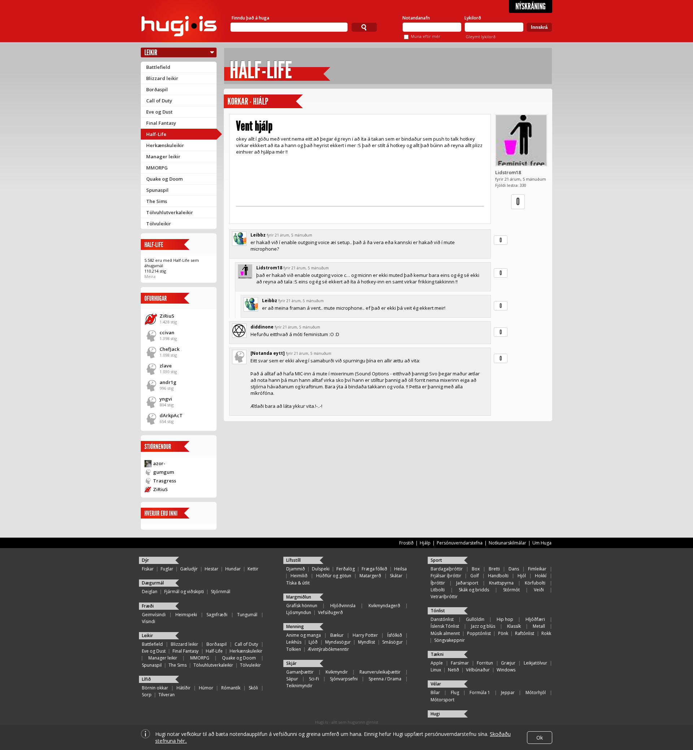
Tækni (437, 654)
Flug (455, 692)
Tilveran (166, 695)
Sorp (147, 695)
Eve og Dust (159, 112)
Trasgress (164, 480)
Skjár (291, 663)
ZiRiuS (167, 316)
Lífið (146, 679)
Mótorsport (442, 700)
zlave (166, 365)
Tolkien (293, 649)
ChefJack (169, 349)
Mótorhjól (536, 692)
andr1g (168, 382)
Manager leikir (163, 156)
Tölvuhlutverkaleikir (169, 212)
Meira (150, 276)
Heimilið (299, 576)
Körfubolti (535, 583)
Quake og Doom (164, 179)
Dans (514, 569)
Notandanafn (416, 18)
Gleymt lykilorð (481, 36)
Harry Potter (365, 635)
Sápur (292, 679)
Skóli (253, 688)
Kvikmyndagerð (384, 606)
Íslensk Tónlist (445, 626)
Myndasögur (338, 642)
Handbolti (498, 576)
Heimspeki (186, 615)
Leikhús (293, 642)
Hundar (233, 569)
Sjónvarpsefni (344, 679)
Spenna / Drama (385, 679)
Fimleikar (537, 569)
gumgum (163, 472)
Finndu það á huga (250, 18)
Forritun (485, 663)
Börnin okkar (155, 688)
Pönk (503, 633)
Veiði (539, 590)
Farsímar (460, 663)
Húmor (206, 688)
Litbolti (438, 590)
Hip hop (505, 619)
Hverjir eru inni (161, 513)
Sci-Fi (314, 679)
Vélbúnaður (478, 670)
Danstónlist (442, 619)
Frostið (406, 543)
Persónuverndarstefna (460, 543)
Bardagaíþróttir (447, 569)
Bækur (337, 635)
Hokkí (540, 576)
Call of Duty (159, 100)
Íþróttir (438, 583)
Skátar (396, 576)
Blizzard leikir (162, 78)
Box (476, 569)
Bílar (435, 692)
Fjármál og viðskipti (184, 591)
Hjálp (260, 101)
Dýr (145, 560)
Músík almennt (445, 633)
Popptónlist (479, 633)
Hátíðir (183, 688)
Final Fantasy (161, 123)
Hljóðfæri (535, 619)
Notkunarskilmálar (507, 543)
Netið (453, 670)
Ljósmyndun (298, 612)
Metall (539, 626)
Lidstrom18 (508, 172)
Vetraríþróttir (444, 597)
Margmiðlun (298, 597)
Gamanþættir (300, 672)
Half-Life (156, 134)
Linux (436, 670)
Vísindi (148, 621)
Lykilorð (473, 18)
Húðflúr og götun (333, 576)
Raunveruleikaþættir (380, 672)
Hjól (522, 576)
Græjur (508, 663)
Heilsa (400, 569)
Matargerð (370, 576)
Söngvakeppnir (449, 640)
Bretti (494, 569)
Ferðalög (345, 569)
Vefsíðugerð (330, 612)
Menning (295, 626)
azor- (159, 463)
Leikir (150, 52)
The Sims (156, 201)
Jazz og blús (483, 626)
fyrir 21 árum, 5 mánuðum (289, 235)
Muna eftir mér (425, 36)
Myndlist (366, 642)
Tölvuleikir (158, 223)
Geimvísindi (154, 615)
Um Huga (542, 543)
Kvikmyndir (337, 672)
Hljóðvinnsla (343, 606)
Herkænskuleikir (165, 145)
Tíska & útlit (298, 583)
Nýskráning (530, 6)
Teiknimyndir (299, 686)
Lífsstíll (293, 560)
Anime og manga (303, 635)
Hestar (211, 569)
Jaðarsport (467, 583)
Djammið (295, 569)
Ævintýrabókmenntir (328, 649)
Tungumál (247, 615)
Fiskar (148, 569)
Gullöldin (475, 619)
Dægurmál (153, 583)
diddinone (262, 327)
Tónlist (438, 611)
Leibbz (258, 235)
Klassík (514, 626)
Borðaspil (157, 89)
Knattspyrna (501, 583)
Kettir (253, 569)
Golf (474, 576)
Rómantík (230, 688)
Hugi (435, 714)
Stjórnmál (220, 591)
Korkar (237, 101)
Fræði (148, 606)
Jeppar (508, 692)
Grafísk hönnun (301, 606)
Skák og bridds (474, 590)
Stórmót (511, 590)
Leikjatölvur (535, 663)
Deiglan (149, 591)
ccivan (167, 332)
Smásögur (392, 642)
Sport (436, 560)
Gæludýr (189, 569)
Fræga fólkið (374, 569)
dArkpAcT (171, 415)
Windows (506, 670)
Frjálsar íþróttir (446, 576)
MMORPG (157, 167)
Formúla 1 (480, 692)
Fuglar (167, 569)
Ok (539, 737)
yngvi (166, 399)
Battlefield (158, 67)
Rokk (546, 633)
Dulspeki (321, 569)
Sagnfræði (216, 615)
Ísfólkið (394, 635)
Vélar (436, 684)
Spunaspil (157, 190)
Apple (437, 663)
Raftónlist (524, 633)
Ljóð (313, 642)
